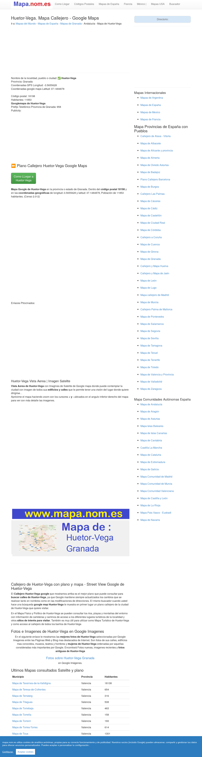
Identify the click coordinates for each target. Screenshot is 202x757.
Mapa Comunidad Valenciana (157, 491)
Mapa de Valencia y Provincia (157, 374)
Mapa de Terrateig (22, 696)
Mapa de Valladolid (151, 381)
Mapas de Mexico (150, 112)
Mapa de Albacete (150, 143)
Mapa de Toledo (149, 367)
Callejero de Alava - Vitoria (155, 136)
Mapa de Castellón (151, 215)
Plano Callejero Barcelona (155, 179)
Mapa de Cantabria (151, 440)
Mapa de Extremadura (152, 462)
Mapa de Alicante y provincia (156, 150)
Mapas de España (109, 4)
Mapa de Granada (150, 259)
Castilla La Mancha (151, 447)
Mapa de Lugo (148, 287)
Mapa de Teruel (149, 353)
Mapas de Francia (150, 119)
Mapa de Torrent (21, 721)
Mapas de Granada (71, 23)
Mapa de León (148, 280)
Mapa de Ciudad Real (152, 222)
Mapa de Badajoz (150, 172)
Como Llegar (62, 4)
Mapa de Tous (20, 733)
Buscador (174, 4)
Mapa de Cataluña (150, 455)
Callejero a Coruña (151, 237)
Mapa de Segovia (150, 331)
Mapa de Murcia (149, 302)
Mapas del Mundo (26, 23)
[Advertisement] (70, 47)
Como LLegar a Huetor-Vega (23, 178)
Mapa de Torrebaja (22, 708)
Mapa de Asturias (150, 418)
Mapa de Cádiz (148, 208)
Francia (128, 4)
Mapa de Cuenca (150, 244)
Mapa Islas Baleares (151, 426)
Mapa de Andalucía (151, 404)
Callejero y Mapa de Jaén (154, 273)
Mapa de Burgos (149, 186)
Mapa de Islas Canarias (153, 433)
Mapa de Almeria (150, 157)
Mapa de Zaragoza (151, 389)
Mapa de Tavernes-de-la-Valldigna (31, 683)
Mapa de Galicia (149, 469)
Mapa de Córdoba (150, 230)
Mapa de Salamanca (152, 324)
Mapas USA (158, 4)
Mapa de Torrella (21, 714)
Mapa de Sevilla (149, 338)
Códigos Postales (84, 4)
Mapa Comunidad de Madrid (156, 476)
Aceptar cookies (25, 752)
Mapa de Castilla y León (154, 498)
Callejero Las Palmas (152, 194)
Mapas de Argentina (151, 97)
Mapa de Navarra (150, 520)
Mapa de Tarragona (151, 345)
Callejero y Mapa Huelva (154, 266)
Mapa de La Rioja (150, 505)
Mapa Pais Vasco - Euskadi (155, 512)
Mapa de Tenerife (150, 360)
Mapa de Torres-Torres (25, 727)
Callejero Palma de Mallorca (156, 309)
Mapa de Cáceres (150, 201)
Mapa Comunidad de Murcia (156, 483)
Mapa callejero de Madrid (154, 295)
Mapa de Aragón (149, 411)
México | (141, 4)
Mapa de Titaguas (22, 702)
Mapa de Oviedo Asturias (154, 165)
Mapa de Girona (149, 251)
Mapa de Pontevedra (152, 316)
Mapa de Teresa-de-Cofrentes (29, 689)
